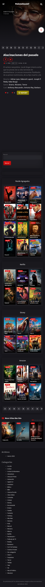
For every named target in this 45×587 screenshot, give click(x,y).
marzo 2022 (11, 456)
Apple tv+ (10, 482)
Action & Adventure (13, 471)
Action (9, 469)
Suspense (10, 557)
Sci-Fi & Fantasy (12, 547)
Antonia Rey (28, 87)
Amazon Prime (11, 477)
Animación (10, 479)
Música (9, 531)
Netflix (9, 534)
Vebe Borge (12, 81)
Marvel (9, 526)
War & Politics (11, 570)
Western (10, 573)
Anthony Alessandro (15, 87)
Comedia (10, 497)
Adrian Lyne (15, 79)
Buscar (5, 154)
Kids (8, 523)
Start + (9, 555)
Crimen (9, 500)
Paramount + (11, 536)
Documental (11, 505)
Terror (24, 84)
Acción (9, 466)
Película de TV (11, 539)
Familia (9, 510)
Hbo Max (10, 518)
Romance (10, 544)
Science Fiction (12, 550)
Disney (9, 503)
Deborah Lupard (26, 79)
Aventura (10, 484)
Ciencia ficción (11, 492)
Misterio (18, 84)
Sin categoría (11, 552)
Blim (8, 490)
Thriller (9, 563)
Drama (11, 84)
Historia (9, 521)
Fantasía (10, 513)
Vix (8, 568)
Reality (9, 542)
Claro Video (11, 495)
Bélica (9, 487)
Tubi (8, 565)
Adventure (10, 474)
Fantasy (9, 516)
